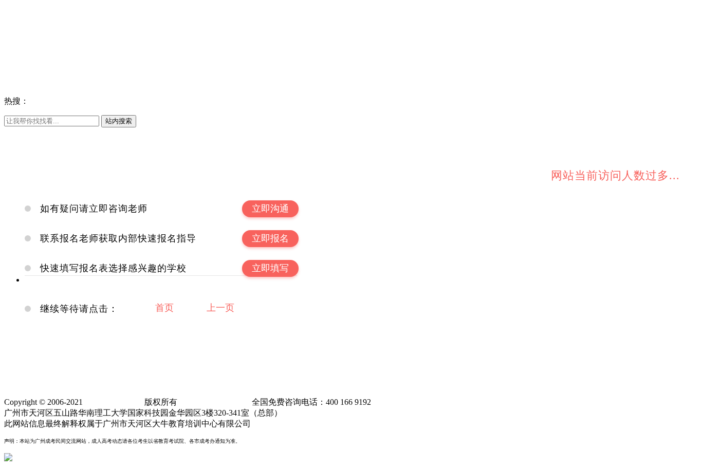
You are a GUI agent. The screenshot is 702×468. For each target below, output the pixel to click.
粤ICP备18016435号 (214, 402)
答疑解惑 (125, 30)
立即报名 (270, 238)
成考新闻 (90, 9)
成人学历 (117, 101)
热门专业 (125, 19)
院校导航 (20, 19)
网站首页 (20, 132)
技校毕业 (125, 41)
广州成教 (213, 132)
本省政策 (125, 9)
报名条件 (195, 101)
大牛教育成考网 (33, 71)
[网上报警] (24, 458)
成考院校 (20, 82)
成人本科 (82, 101)
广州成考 (47, 101)
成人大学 (55, 19)
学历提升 (20, 41)
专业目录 (90, 19)
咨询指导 (20, 30)
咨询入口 (55, 82)
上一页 (220, 308)
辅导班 (244, 132)
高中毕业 (90, 41)
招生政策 (160, 9)
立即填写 (270, 268)
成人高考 (178, 132)
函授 (152, 132)
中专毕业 (55, 41)
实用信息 (55, 132)
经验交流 (160, 30)
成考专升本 (156, 101)
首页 (164, 308)
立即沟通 (270, 208)
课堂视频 (90, 132)
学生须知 (90, 30)
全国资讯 (55, 9)
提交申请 (20, 52)
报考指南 (55, 30)
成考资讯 (20, 9)
